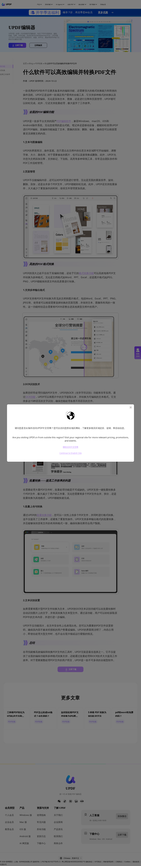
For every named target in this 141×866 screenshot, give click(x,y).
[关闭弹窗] (130, 407)
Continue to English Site (70, 453)
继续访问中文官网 (70, 447)
